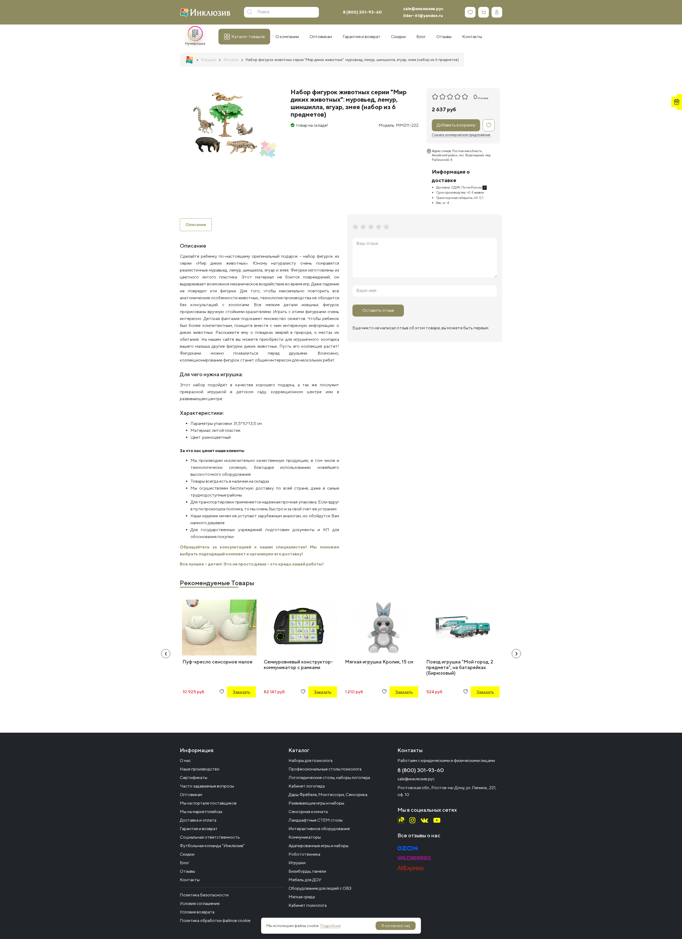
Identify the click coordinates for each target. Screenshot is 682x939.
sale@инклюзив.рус (423, 8)
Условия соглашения (200, 903)
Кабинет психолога (308, 905)
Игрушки (297, 862)
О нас (185, 760)
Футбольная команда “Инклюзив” (212, 845)
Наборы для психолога (310, 760)
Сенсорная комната (308, 811)
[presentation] (165, 653)
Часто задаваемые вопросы (207, 786)
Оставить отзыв (378, 310)
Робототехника (304, 854)
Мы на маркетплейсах (201, 811)
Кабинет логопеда (307, 786)
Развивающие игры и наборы (316, 803)
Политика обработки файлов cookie (215, 920)
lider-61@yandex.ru (423, 15)
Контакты (190, 879)
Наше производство (200, 769)
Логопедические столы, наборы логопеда (329, 777)
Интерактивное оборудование (319, 828)
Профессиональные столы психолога (325, 769)
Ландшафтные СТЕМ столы (316, 820)
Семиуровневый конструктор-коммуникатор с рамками (298, 664)
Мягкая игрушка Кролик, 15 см (379, 662)
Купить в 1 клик (234, 706)
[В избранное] (489, 125)
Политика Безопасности (204, 894)
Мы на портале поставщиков (208, 803)
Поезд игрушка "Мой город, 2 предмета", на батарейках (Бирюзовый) (459, 667)
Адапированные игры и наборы (318, 845)
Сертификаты (193, 777)
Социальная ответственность (210, 837)
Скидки (187, 854)
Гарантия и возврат (199, 828)
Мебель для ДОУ (305, 879)
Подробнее (330, 926)
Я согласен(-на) (395, 926)
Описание (195, 224)
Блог (184, 862)
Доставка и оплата (198, 820)
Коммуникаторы (305, 837)
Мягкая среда (302, 896)
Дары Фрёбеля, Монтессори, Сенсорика (328, 794)
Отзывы (187, 871)
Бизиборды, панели (307, 871)
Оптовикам (191, 794)
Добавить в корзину (456, 125)
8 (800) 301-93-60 (362, 12)
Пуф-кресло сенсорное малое (217, 662)
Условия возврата (197, 912)
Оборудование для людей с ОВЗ (320, 888)
